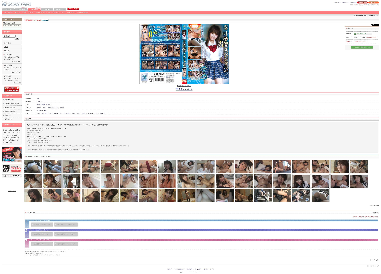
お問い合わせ (70, 12)
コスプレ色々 (66, 113)
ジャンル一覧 (16, 61)
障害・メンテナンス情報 (349, 2)
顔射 (43, 113)
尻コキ (83, 113)
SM (12, 59)
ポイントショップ (209, 269)
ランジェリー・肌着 (91, 113)
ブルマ (78, 113)
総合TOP (170, 269)
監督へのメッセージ (185, 89)
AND (10, 130)
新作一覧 (17, 12)
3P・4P (6, 78)
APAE (38, 101)
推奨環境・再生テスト (10, 111)
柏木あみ (8, 137)
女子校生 (39, 107)
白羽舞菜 (14, 137)
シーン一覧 (17, 83)
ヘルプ (63, 12)
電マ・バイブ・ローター (51, 113)
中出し (38, 113)
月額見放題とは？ (40, 12)
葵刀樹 (38, 104)
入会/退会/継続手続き (82, 12)
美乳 (45, 110)
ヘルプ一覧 (8, 115)
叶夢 (38, 98)
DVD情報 (197, 269)
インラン (12, 67)
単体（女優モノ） (9, 57)
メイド (44, 107)
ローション (10, 135)
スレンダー (40, 110)
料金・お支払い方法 (53, 12)
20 (6, 130)
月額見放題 (189, 269)
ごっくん (15, 78)
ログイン (353, 41)
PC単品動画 (179, 269)
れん (14, 132)
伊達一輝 (48, 104)
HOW (16, 130)
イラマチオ (101, 113)
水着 (61, 113)
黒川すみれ (9, 142)
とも (5, 132)
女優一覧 (30, 12)
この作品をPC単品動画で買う (362, 47)
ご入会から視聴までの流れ (12, 103)
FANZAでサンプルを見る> (184, 86)
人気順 (24, 12)
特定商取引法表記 (12, 191)
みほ (8, 132)
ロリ (5, 67)
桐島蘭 (43, 104)
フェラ (73, 113)
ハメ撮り (62, 107)
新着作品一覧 (7, 43)
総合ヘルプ (338, 2)
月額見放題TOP (8, 12)
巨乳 (7, 69)
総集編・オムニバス (53, 107)
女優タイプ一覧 (16, 72)
